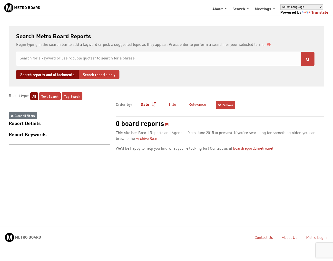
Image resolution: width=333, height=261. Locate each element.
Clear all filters (24, 115)
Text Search (50, 96)
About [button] (218, 9)
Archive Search (149, 139)
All (34, 96)
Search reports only (99, 74)
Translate (319, 13)
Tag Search (72, 96)
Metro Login (316, 238)
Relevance (197, 105)
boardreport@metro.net (253, 149)
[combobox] (158, 59)
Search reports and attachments (47, 74)
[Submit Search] (307, 59)
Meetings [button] (263, 9)
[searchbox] (158, 58)
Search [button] (239, 9)
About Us (289, 238)
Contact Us (264, 238)
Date (145, 105)
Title (172, 105)
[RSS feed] (166, 125)
